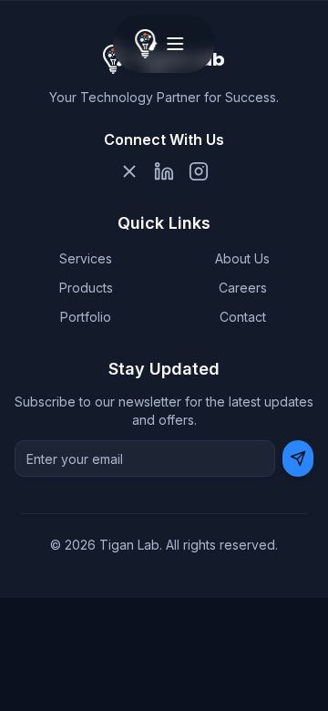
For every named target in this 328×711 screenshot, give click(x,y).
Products (86, 287)
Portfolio (85, 317)
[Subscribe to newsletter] (297, 458)
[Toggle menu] (175, 44)
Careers (243, 287)
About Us (242, 258)
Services (85, 258)
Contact (243, 317)
